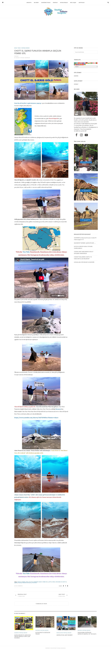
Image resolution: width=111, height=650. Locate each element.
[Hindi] (89, 63)
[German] (87, 63)
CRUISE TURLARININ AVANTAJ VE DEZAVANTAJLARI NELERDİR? (83, 257)
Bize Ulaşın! (73, 2)
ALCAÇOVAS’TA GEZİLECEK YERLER (42, 633)
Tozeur (20, 582)
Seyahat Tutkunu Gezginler (23, 57)
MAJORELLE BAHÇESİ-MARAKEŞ (86, 165)
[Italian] (93, 63)
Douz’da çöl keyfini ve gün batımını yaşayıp (27, 103)
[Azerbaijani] (77, 63)
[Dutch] (81, 63)
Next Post (62, 594)
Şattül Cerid (51, 581)
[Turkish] (83, 64)
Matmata (58, 409)
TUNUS (19, 48)
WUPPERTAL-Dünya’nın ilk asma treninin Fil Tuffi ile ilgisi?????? (85, 238)
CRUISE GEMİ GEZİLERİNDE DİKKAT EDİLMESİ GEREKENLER (83, 252)
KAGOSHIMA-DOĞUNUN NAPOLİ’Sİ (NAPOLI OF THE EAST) (87, 633)
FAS (81, 162)
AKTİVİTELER (81, 2)
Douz (15, 48)
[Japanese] (95, 63)
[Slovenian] (79, 64)
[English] (83, 63)
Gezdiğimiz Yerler (45, 2)
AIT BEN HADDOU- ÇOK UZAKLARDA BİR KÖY (86, 194)
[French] (85, 63)
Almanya (16, 632)
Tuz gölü (34, 582)
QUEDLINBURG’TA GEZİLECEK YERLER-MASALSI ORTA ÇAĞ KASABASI (22, 636)
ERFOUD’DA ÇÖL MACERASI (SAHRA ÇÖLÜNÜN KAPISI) (86, 223)
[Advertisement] (56, 36)
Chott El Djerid (21, 581)
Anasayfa (29, 2)
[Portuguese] (97, 63)
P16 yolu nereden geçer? (35, 581)
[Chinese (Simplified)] (79, 63)
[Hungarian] (91, 63)
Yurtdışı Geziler (25, 48)
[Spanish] (81, 64)
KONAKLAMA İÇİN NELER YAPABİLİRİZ (84, 262)
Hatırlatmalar (64, 2)
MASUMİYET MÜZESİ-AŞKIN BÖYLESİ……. (85, 243)
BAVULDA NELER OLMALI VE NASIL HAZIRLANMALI (83, 247)
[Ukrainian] (85, 64)
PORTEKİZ (37, 630)
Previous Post (22, 594)
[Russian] (77, 64)
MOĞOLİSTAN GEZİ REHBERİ (64, 635)
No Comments (19, 585)
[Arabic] (75, 63)
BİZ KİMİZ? (36, 2)
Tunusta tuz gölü (27, 582)
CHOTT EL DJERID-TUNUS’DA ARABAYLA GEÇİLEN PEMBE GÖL (37, 52)
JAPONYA (80, 630)
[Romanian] (75, 64)
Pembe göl (45, 581)
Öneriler (55, 2)
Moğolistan (60, 632)
